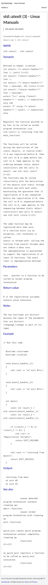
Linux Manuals (19, 3)
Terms (27, 582)
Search (44, 8)
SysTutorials (6, 3)
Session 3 (4, 8)
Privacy (34, 582)
